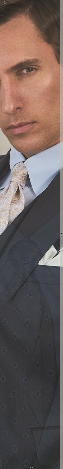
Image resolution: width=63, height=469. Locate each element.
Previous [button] (26, 468)
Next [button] (37, 468)
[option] (61, 234)
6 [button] (33, 467)
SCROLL (2, 464)
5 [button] (32, 467)
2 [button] (30, 467)
